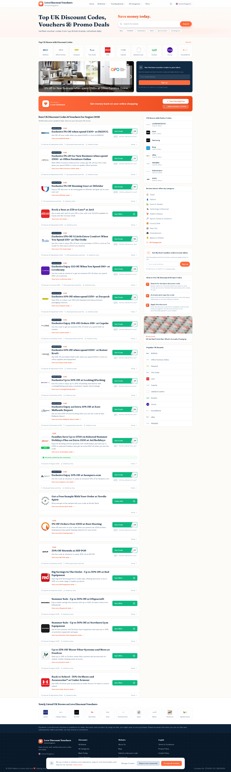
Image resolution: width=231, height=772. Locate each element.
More (148, 4)
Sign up (164, 82)
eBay (121, 31)
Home (91, 4)
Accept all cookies (171, 763)
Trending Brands (117, 4)
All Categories (134, 4)
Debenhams (141, 31)
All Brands (101, 4)
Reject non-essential (148, 763)
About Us (122, 744)
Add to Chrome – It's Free (177, 106)
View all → (188, 42)
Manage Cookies (127, 763)
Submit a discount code (128, 753)
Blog (120, 749)
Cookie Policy (163, 753)
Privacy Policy (163, 749)
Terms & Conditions (166, 744)
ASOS (152, 31)
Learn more (77, 765)
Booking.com (175, 31)
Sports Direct (162, 31)
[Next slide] (130, 77)
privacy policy (163, 87)
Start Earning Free (177, 101)
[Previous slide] (42, 77)
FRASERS (130, 31)
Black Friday (83, 753)
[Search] (171, 4)
